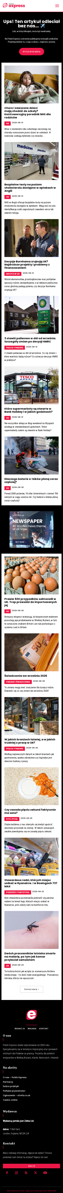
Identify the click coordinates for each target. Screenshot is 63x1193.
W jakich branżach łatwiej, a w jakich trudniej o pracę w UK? (29, 741)
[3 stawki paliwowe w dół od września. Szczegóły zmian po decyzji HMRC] (31, 315)
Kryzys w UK (13, 273)
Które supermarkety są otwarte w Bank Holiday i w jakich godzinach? (28, 410)
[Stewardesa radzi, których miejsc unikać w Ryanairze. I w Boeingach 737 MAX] (31, 857)
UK (7, 123)
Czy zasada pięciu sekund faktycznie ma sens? (30, 811)
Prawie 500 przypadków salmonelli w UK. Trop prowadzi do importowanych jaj (30, 602)
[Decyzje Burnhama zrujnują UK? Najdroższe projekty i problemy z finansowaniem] (31, 238)
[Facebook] (7, 1173)
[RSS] (26, 1173)
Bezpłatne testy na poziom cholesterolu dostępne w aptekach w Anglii (30, 188)
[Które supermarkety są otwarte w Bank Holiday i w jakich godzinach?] (31, 385)
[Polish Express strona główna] (14, 5)
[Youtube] (45, 1173)
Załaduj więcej (30, 989)
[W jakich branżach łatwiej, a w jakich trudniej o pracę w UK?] (31, 716)
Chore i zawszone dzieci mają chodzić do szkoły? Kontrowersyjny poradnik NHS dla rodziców (27, 112)
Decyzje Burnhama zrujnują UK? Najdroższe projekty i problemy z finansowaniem (27, 265)
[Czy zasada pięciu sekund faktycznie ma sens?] (31, 786)
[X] (36, 1173)
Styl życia (12, 819)
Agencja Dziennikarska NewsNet (40, 1190)
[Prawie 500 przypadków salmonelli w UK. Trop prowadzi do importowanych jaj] (31, 575)
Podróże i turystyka (17, 892)
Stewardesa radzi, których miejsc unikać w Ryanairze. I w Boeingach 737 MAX (30, 883)
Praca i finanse (14, 347)
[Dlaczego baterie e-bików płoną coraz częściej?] (31, 455)
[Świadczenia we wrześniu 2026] (31, 652)
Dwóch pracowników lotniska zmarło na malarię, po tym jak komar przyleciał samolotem (30, 956)
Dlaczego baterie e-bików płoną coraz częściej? (31, 480)
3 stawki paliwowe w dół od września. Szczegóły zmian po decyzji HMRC (30, 339)
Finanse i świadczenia (18, 682)
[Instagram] (16, 1173)
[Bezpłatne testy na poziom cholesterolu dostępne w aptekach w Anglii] (31, 161)
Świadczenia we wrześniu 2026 (25, 676)
